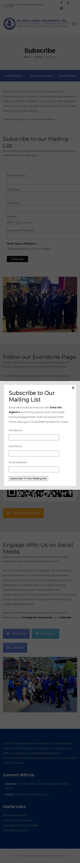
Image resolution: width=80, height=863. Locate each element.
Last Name (15, 446)
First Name (15, 430)
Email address (18, 462)
